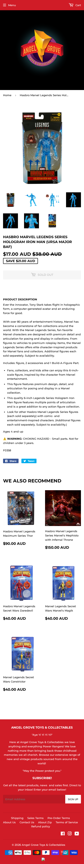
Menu (12, 5)
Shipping (17, 818)
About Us (9, 822)
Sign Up (73, 799)
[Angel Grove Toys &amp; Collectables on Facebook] (63, 834)
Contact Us (27, 822)
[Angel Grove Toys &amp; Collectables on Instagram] (70, 834)
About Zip (45, 822)
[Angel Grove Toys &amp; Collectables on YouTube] (77, 834)
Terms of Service (67, 822)
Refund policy (40, 826)
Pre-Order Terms (59, 818)
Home (7, 95)
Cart (78, 5)
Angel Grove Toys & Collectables (43, 844)
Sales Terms (35, 818)
